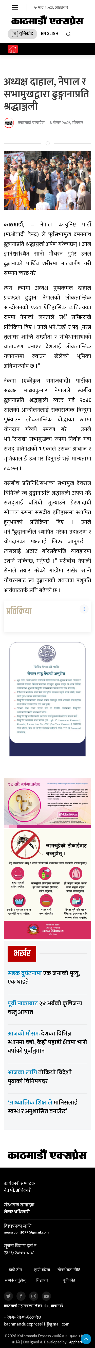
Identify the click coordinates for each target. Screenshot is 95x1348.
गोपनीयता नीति (69, 1270)
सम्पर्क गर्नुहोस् (15, 1280)
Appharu (76, 1342)
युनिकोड (26, 34)
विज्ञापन (42, 1280)
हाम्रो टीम (15, 1270)
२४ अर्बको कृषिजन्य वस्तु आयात (45, 1007)
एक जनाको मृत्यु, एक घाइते (44, 977)
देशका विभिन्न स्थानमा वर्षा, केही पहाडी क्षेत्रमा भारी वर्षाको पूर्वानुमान (47, 1042)
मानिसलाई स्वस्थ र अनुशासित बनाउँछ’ (42, 1107)
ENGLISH (49, 34)
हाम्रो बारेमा (42, 1270)
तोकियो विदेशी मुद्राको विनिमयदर (40, 1076)
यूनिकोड (69, 1280)
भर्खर (21, 954)
